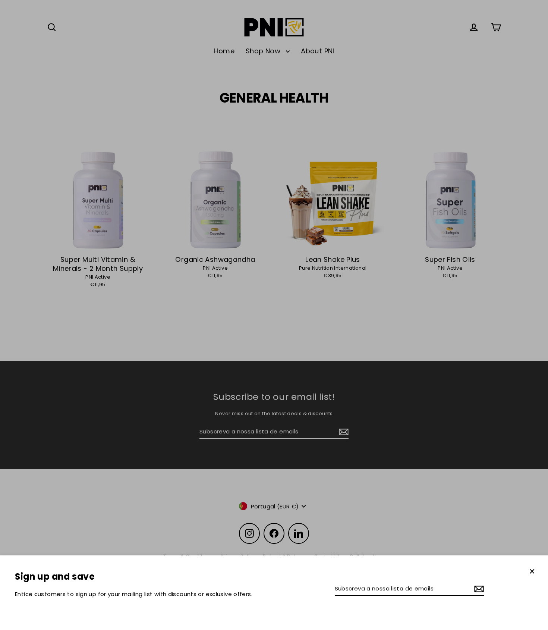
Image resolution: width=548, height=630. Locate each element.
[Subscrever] (478, 589)
